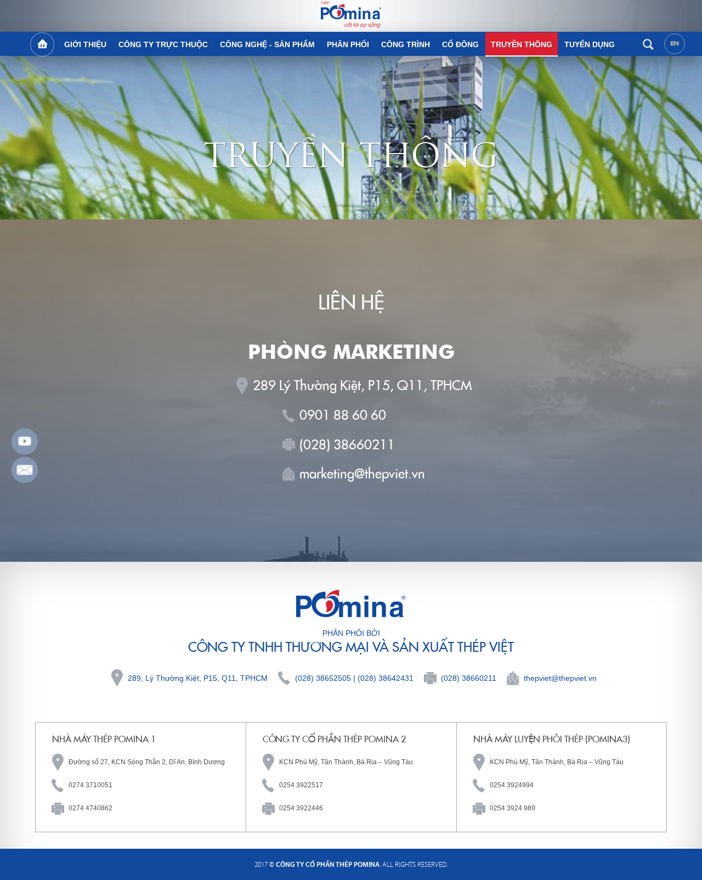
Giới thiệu (85, 44)
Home (42, 44)
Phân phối (348, 44)
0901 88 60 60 (342, 415)
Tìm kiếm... (648, 43)
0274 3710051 (90, 785)
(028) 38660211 (347, 444)
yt (25, 441)
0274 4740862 (90, 808)
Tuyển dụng (589, 44)
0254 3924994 (512, 785)
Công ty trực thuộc (163, 44)
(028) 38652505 (323, 678)
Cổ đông (460, 44)
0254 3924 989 (512, 808)
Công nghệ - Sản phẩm (267, 44)
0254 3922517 (301, 785)
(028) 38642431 (386, 678)
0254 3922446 (301, 808)
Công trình (405, 44)
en (675, 43)
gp (25, 470)
